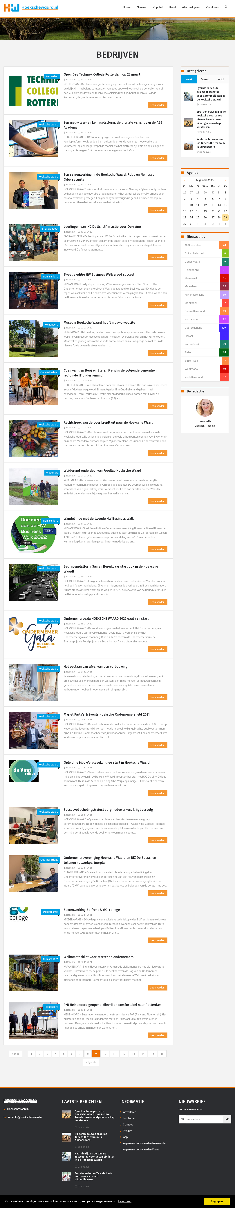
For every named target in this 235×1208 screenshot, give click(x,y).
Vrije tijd (158, 7)
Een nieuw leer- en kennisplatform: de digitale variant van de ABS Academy (113, 124)
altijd (221, 79)
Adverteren (129, 1112)
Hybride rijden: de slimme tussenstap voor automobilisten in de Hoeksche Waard (211, 94)
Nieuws (142, 7)
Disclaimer (129, 1118)
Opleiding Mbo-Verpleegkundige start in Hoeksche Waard (107, 763)
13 (133, 1053)
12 (123, 1053)
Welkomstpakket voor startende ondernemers (98, 957)
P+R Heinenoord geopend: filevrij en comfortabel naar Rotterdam (113, 1005)
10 (104, 1053)
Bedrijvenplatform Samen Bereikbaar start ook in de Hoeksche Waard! (111, 568)
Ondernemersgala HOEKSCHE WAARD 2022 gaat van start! (106, 619)
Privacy (127, 1130)
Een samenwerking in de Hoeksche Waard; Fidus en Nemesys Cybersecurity (109, 177)
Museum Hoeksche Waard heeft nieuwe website (99, 323)
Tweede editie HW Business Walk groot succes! (99, 275)
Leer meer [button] (124, 1201)
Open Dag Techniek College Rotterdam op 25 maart (102, 74)
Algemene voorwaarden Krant (141, 1149)
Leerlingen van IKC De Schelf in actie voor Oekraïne (103, 227)
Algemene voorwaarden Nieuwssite (144, 1143)
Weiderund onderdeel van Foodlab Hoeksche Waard (102, 471)
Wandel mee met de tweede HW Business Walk (99, 519)
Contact (128, 1124)
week (189, 79)
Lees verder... (158, 105)
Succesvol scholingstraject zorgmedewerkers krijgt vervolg (108, 810)
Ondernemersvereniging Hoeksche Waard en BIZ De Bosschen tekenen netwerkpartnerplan (110, 860)
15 (152, 1053)
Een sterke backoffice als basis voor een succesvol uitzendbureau (93, 1176)
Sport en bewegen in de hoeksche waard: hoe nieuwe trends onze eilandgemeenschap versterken (211, 119)
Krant (172, 7)
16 (162, 1053)
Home (127, 7)
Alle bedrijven (191, 7)
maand (205, 79)
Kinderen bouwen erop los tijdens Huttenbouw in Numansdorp (211, 143)
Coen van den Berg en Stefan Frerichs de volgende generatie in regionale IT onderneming (111, 372)
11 (114, 1053)
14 (143, 1053)
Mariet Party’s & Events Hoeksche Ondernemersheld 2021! (107, 714)
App (125, 1137)
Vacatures (212, 7)
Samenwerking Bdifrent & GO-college (92, 910)
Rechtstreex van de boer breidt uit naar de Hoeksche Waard (108, 423)
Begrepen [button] (217, 1201)
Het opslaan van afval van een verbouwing (95, 667)
